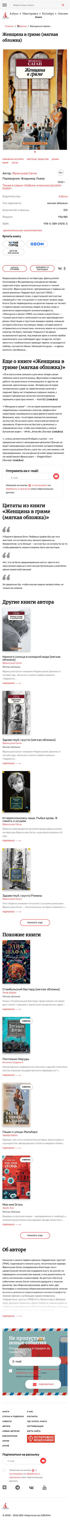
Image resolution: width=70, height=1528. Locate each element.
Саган (15, 163)
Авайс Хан (8, 1208)
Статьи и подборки (13, 1416)
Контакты (32, 1416)
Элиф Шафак (9, 992)
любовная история (13, 159)
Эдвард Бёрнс (10, 1135)
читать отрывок (14, 268)
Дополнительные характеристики (22, 231)
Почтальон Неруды (15, 1059)
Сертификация (35, 1426)
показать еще (35, 923)
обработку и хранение (18, 488)
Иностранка (30, 13)
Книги (38, 17)
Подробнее (8, 683)
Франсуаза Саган (24, 173)
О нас (30, 1412)
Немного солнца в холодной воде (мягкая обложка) (31, 658)
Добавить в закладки (42, 268)
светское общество (38, 159)
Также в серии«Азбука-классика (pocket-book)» (32, 187)
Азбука (13, 13)
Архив (5, 1446)
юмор (5, 163)
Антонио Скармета (12, 1062)
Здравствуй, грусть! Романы (22, 895)
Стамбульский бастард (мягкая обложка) (31, 989)
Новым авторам (11, 1431)
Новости (7, 1421)
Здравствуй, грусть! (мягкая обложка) (29, 739)
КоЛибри (48, 13)
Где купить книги (37, 1421)
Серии (5, 1441)
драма (55, 159)
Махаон (63, 13)
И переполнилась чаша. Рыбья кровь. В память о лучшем (29, 819)
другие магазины (13, 252)
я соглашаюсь (39, 485)
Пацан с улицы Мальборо (19, 1131)
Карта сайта (34, 1431)
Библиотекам (9, 1436)
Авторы (6, 1426)
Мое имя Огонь (12, 1204)
